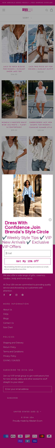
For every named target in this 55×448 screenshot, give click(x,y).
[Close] (50, 219)
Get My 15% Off (27, 261)
